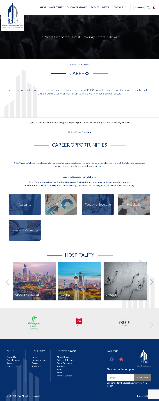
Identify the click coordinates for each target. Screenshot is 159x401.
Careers (35, 363)
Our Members (13, 360)
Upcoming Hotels (40, 360)
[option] (79, 37)
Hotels (35, 357)
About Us (11, 357)
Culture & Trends (65, 360)
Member (139, 7)
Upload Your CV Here (79, 132)
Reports (10, 363)
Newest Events (64, 375)
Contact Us (119, 7)
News (105, 7)
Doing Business (64, 363)
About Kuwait (63, 357)
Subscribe (142, 377)
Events (95, 7)
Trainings (36, 366)
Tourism (61, 366)
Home (73, 64)
